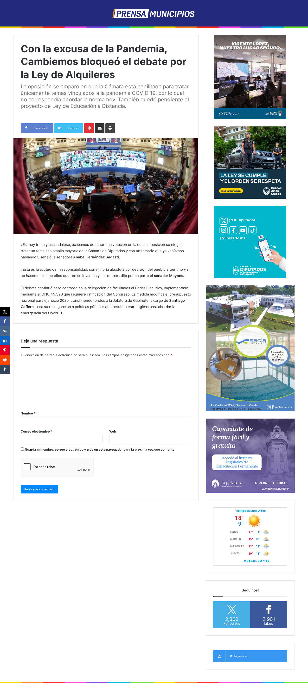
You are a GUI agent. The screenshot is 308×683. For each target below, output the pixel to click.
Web (112, 431)
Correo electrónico (36, 431)
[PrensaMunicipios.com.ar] (154, 13)
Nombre (28, 413)
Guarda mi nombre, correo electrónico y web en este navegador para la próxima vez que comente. (100, 449)
